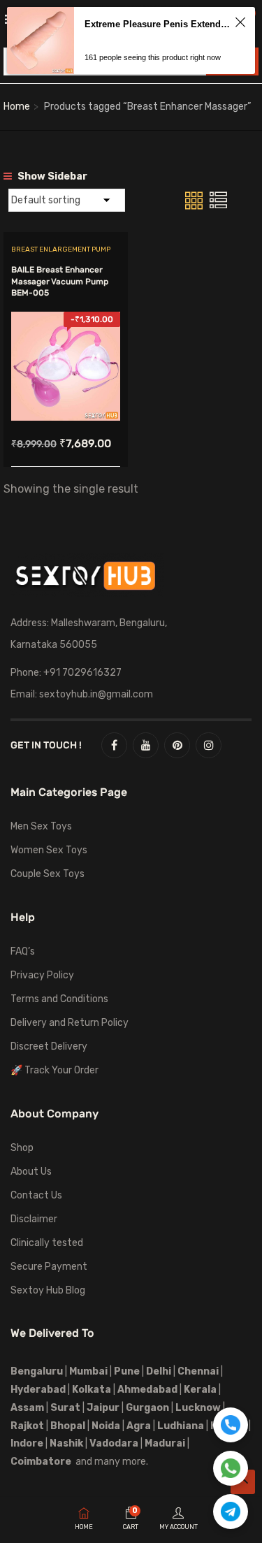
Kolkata (90, 1390)
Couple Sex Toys (47, 874)
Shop (22, 1148)
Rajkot (27, 1426)
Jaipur (103, 1408)
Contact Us (36, 1195)
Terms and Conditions (59, 999)
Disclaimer (33, 1219)
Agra (138, 1426)
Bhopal (67, 1426)
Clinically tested (46, 1243)
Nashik (66, 1443)
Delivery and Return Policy (69, 1023)
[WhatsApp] (230, 1468)
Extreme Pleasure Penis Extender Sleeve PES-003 (158, 24)
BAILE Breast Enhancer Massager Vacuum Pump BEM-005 (59, 281)
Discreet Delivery (48, 1046)
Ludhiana (180, 1426)
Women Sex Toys (48, 850)
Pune (127, 1371)
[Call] (230, 1424)
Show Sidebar (51, 176)
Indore (26, 1443)
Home (16, 107)
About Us (31, 1172)
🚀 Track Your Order (54, 1070)
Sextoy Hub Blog (47, 1290)
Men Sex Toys (41, 826)
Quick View (65, 385)
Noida (106, 1426)
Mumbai (88, 1371)
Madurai (165, 1443)
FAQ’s (22, 951)
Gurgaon (147, 1408)
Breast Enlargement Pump (60, 249)
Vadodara (113, 1443)
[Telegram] (230, 1511)
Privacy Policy (42, 975)
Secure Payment (48, 1267)
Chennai (198, 1371)
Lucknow (198, 1408)
